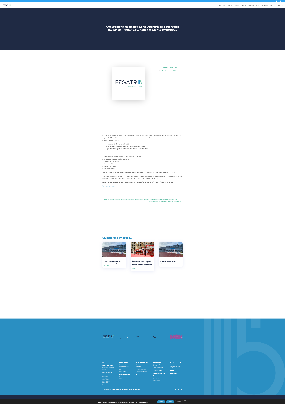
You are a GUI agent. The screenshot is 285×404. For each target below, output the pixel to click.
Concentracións (156, 378)
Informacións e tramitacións (108, 367)
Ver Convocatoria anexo (109, 186)
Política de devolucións (141, 369)
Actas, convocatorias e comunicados (107, 376)
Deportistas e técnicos (124, 366)
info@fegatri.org (144, 336)
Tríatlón (120, 378)
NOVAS (224, 5)
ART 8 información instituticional (106, 384)
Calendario (138, 366)
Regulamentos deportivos (141, 371)
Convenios (104, 378)
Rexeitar (170, 401)
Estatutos (104, 369)
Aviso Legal (125, 389)
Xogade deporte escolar (158, 367)
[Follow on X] (178, 389)
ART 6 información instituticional (106, 382)
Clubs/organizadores (123, 368)
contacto (173, 374)
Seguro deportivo (122, 371)
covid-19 (173, 370)
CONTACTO (280, 5)
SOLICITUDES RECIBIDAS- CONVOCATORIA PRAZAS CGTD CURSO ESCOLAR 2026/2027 (112, 262)
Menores (257, 5)
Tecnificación (264, 5)
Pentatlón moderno (123, 376)
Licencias (236, 5)
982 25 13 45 (160, 336)
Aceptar (161, 401)
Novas (176, 67)
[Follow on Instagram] (181, 389)
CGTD (154, 377)
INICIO (220, 5)
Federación (230, 5)
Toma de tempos (156, 380)
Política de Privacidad (134, 389)
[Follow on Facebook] (175, 389)
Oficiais (120, 369)
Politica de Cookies (116, 389)
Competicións (243, 5)
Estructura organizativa (107, 372)
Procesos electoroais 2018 (107, 374)
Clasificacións (250, 5)
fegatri (172, 67)
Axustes (146, 402)
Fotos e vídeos (139, 376)
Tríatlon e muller (273, 5)
